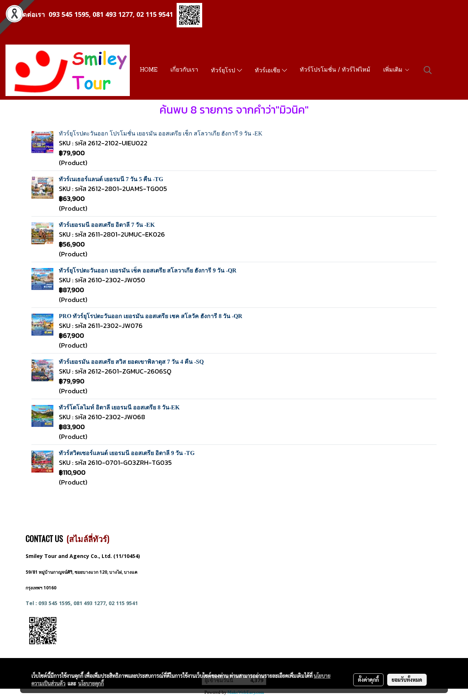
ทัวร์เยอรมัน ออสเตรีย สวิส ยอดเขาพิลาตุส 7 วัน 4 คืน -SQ (131, 362)
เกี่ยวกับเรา (184, 70)
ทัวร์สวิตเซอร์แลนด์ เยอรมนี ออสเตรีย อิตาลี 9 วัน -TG (127, 453)
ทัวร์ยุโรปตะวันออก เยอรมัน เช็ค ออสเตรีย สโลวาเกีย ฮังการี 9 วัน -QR (148, 270)
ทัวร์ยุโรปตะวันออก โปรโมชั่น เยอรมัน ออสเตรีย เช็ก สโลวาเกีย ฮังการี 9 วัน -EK (161, 133)
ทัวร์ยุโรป (224, 71)
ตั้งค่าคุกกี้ (368, 679)
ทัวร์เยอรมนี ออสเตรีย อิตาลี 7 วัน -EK (107, 225)
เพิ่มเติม (393, 70)
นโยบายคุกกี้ (91, 683)
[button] (428, 70)
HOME (149, 70)
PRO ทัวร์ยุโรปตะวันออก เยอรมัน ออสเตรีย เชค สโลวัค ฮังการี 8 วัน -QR (150, 316)
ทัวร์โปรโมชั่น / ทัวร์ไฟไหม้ (335, 70)
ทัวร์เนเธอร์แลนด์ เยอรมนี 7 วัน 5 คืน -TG (111, 179)
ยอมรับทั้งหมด (407, 679)
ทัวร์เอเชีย (268, 71)
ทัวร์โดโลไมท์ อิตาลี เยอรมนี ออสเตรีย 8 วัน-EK (119, 407)
